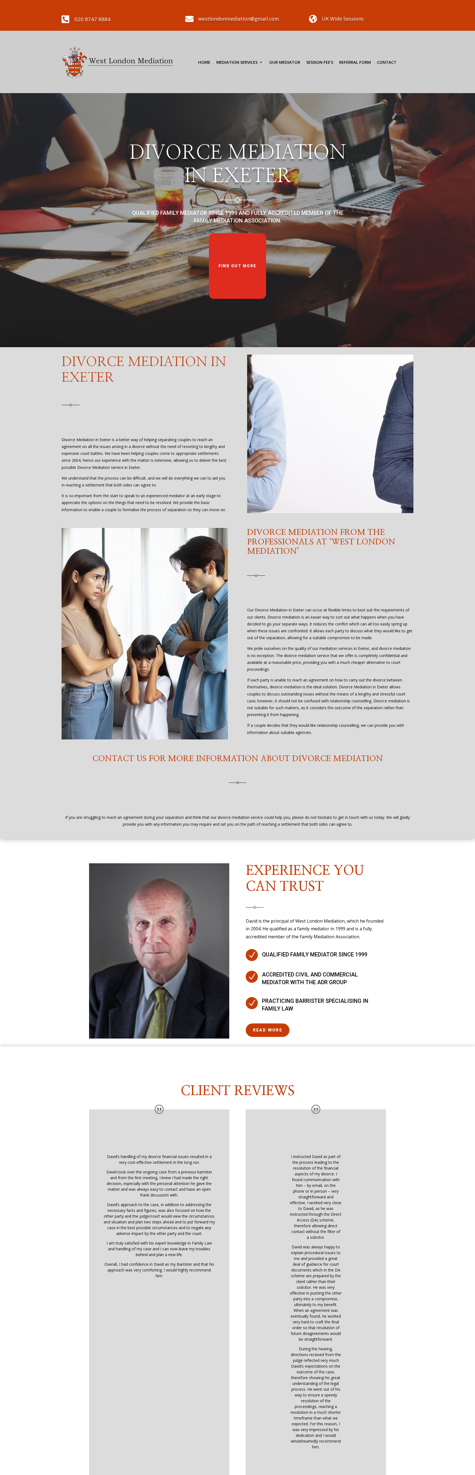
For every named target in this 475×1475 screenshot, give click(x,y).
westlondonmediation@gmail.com (238, 18)
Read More (268, 1030)
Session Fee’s (319, 62)
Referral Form (355, 62)
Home (204, 62)
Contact (386, 62)
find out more (237, 266)
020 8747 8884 (92, 19)
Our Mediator (284, 62)
